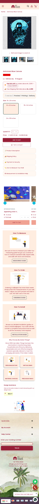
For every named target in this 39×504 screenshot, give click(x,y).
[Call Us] (35, 487)
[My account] (32, 6)
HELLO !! (8, 394)
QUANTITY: (6, 132)
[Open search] (28, 6)
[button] (5, 203)
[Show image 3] (22, 59)
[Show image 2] (14, 59)
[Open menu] (3, 6)
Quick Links (5, 421)
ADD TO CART (17, 140)
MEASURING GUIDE (19, 261)
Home (3, 12)
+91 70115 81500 (18, 462)
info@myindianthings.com (18, 464)
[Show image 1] (6, 59)
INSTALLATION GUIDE (19, 335)
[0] (35, 6)
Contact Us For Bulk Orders (18, 466)
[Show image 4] (30, 59)
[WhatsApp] (35, 481)
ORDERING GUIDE (19, 298)
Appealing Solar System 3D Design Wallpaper (11, 212)
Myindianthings (9, 209)
